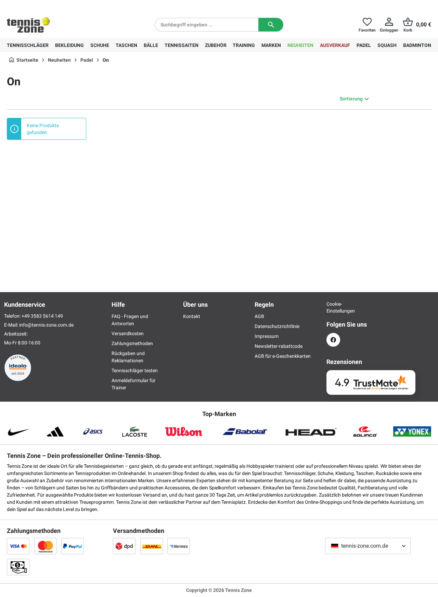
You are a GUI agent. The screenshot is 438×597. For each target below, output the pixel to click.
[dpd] (124, 546)
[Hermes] (178, 546)
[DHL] (151, 546)
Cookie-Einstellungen (333, 307)
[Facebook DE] (333, 340)
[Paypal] (72, 546)
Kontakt (191, 316)
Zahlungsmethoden (132, 343)
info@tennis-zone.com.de (46, 325)
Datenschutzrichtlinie (277, 326)
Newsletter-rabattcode (278, 346)
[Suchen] (270, 25)
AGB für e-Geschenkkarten (283, 356)
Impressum (267, 336)
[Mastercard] (45, 546)
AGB (259, 316)
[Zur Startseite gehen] (28, 25)
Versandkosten (128, 333)
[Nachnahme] (18, 567)
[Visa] (18, 546)
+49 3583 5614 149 (51, 5)
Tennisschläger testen (135, 370)
